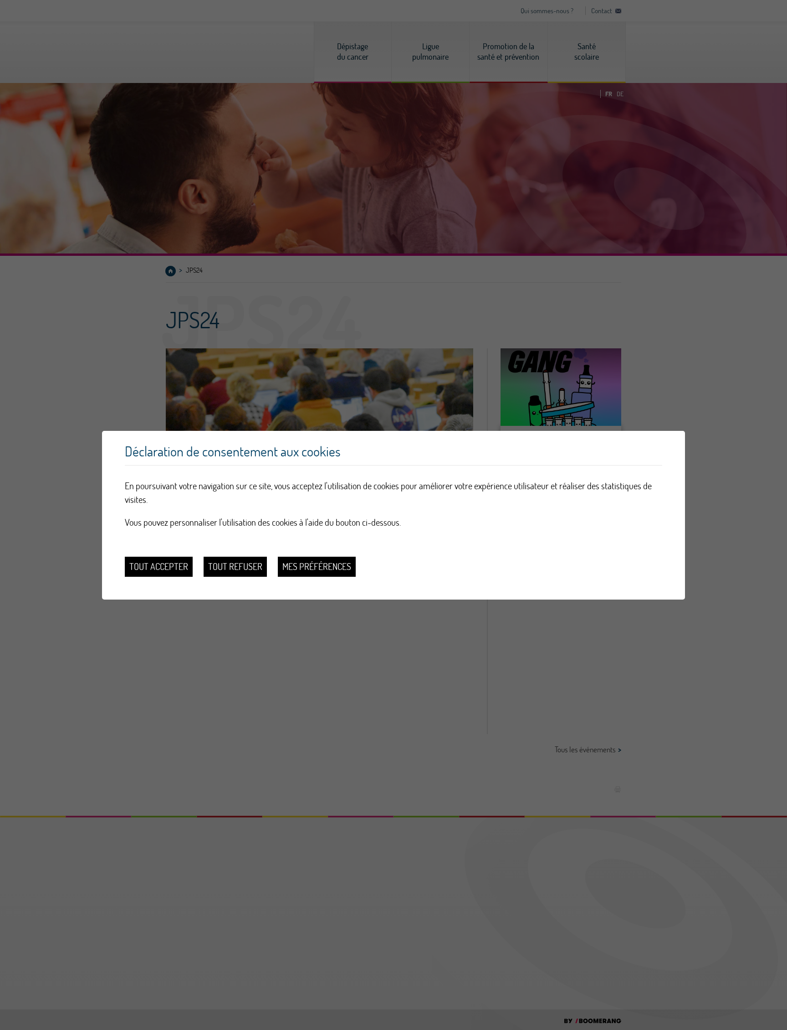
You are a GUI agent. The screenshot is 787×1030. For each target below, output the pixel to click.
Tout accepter (158, 566)
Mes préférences (316, 566)
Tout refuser (235, 566)
